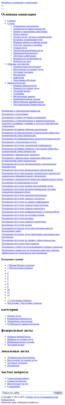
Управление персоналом (26, 26)
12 (8, 295)
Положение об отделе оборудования (20, 243)
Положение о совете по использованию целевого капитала (32, 247)
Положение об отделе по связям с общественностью (28, 240)
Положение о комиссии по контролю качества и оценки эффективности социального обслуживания (30, 251)
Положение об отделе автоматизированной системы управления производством (29, 190)
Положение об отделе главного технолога (23, 198)
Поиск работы (20, 34)
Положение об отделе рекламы (18, 218)
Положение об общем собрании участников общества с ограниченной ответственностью (30, 150)
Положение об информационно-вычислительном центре (31, 138)
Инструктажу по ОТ (17, 383)
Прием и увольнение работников (30, 31)
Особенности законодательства (29, 28)
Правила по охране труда (26, 88)
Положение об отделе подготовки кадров (23, 215)
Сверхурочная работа (18, 378)
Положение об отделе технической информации (27, 145)
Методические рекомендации (28, 101)
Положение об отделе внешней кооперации (24, 195)
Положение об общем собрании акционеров (24, 129)
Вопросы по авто (22, 61)
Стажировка (13, 386)
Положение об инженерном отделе (20, 182)
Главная (11, 20)
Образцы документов (18, 64)
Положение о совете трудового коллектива (24, 117)
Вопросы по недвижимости (27, 58)
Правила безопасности (25, 85)
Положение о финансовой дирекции (20, 154)
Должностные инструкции (27, 66)
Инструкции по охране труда (28, 69)
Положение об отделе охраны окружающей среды (27, 186)
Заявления (18, 77)
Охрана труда (20, 47)
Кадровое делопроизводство (28, 39)
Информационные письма (26, 99)
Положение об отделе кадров (17, 225)
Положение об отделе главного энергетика (24, 221)
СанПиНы (18, 93)
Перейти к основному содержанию (19, 2)
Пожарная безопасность (25, 53)
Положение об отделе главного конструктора (25, 205)
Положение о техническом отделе (19, 142)
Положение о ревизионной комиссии (21, 111)
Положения (19, 74)
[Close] (2, 8)
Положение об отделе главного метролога (23, 208)
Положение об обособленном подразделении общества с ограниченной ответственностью (31, 134)
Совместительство (16, 381)
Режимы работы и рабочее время (30, 42)
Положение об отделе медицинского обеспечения (27, 170)
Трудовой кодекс (22, 91)
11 (8, 292)
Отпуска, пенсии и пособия (27, 45)
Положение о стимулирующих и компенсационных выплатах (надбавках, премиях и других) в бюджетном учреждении (30, 123)
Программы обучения (24, 80)
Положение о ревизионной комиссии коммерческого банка (32, 179)
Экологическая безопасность (28, 50)
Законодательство (16, 83)
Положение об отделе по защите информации (25, 202)
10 (8, 289)
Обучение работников (24, 56)
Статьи (11, 23)
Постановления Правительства (29, 104)
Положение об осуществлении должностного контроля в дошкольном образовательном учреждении (31, 174)
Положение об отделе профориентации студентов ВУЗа (30, 211)
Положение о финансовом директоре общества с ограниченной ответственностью (27, 159)
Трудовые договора (23, 72)
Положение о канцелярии (15, 114)
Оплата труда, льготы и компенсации (32, 37)
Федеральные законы (24, 96)
